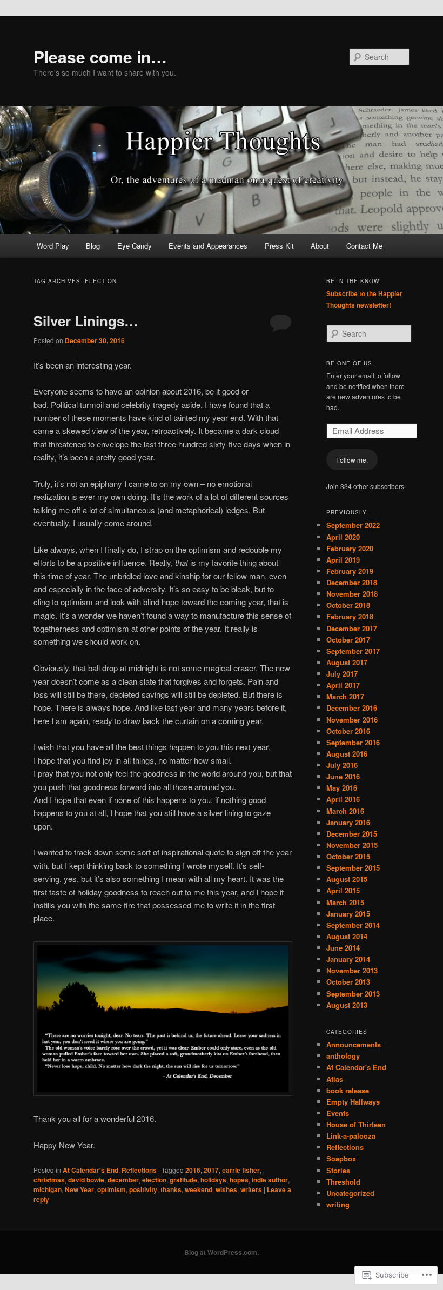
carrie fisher (241, 1170)
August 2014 (346, 936)
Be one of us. (350, 363)
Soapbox (341, 1158)
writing (338, 1204)
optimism (111, 1189)
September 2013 (353, 993)
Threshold (343, 1182)
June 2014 (343, 948)
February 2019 (349, 571)
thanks (171, 1189)
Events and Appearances (208, 245)
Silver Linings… (85, 321)
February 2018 (349, 616)
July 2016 (342, 765)
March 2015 (345, 902)
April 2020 (343, 537)
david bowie (86, 1180)
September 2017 (353, 651)
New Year (79, 1189)
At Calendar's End (90, 1170)
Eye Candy (134, 245)
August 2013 (346, 1005)
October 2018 (348, 605)
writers (251, 1189)
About (320, 245)
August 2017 (346, 662)
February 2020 (349, 548)
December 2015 (351, 833)
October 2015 (348, 856)
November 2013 (352, 970)
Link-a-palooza (350, 1136)
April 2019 (343, 559)
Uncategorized (350, 1193)
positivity (143, 1189)
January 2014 (348, 959)
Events (337, 1113)
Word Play (53, 245)
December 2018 (351, 582)
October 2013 (348, 982)
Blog (93, 245)
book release (347, 1090)
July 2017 (342, 674)
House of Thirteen (356, 1124)
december (123, 1180)
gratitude (183, 1180)
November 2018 (352, 594)
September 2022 (353, 525)
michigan (47, 1189)
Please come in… (100, 56)
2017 (211, 1170)
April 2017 (343, 685)
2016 (192, 1170)
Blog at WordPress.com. (221, 1252)
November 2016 (352, 719)
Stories (338, 1170)
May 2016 (341, 788)
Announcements (353, 1044)
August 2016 (346, 753)
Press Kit (279, 245)
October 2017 (348, 639)
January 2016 (348, 822)
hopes (239, 1180)
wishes (226, 1189)
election (154, 1180)
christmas (49, 1180)
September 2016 (353, 742)
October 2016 (348, 731)
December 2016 (351, 708)
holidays (213, 1180)
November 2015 (352, 845)
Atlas (334, 1079)
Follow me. (352, 459)
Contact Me (364, 245)
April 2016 (343, 799)
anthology (343, 1056)
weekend (198, 1189)
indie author (270, 1180)
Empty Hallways (353, 1102)
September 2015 (353, 868)
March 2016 (345, 811)
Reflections (139, 1170)
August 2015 (346, 879)
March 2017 (345, 696)
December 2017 (351, 628)
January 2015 (348, 913)
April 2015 (343, 890)
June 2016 (343, 776)
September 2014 (353, 925)
